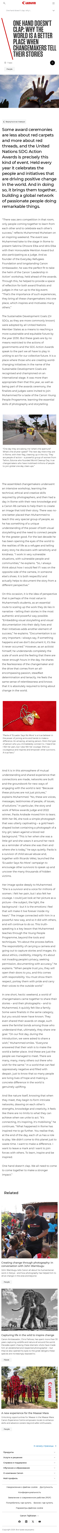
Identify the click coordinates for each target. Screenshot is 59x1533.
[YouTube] (40, 1522)
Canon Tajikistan (28, 1515)
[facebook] (19, 1522)
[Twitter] (33, 1522)
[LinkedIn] (26, 1522)
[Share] (52, 62)
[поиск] (4, 3)
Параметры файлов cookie (29, 1508)
